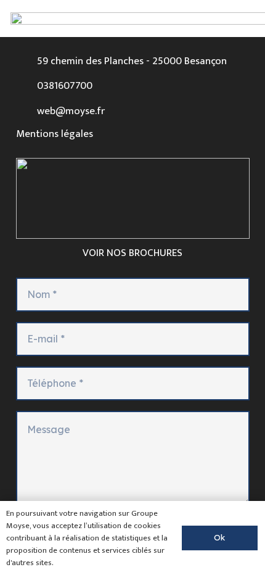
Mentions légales (54, 134)
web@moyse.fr (71, 111)
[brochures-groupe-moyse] (133, 198)
